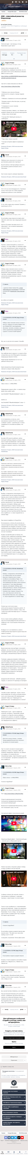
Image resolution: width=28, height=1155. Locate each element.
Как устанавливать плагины (10, 1112)
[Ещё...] (25, 40)
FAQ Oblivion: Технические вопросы (12, 1102)
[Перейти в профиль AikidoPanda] (2, 414)
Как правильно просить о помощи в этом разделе (12, 1117)
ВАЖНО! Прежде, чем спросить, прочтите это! (11, 1123)
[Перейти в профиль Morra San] (2, 200)
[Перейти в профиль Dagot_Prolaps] (2, 63)
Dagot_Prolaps (8, 24)
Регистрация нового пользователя (14, 1038)
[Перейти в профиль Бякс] (2, 240)
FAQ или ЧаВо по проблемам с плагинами (11, 1107)
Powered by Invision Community (14, 1143)
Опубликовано (12, 40)
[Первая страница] (2, 33)
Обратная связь (24, 1140)
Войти (14, 1047)
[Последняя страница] (26, 33)
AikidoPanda (9, 413)
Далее (22, 33)
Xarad (7, 155)
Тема (2, 1140)
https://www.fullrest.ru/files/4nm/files (10, 86)
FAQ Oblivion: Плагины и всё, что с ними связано (12, 1097)
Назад (5, 33)
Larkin (7, 38)
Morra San (8, 199)
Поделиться (14, 1056)
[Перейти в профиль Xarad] (2, 155)
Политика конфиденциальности (12, 1140)
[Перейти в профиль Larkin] (2, 39)
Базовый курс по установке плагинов (10, 1092)
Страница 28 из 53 (14, 33)
